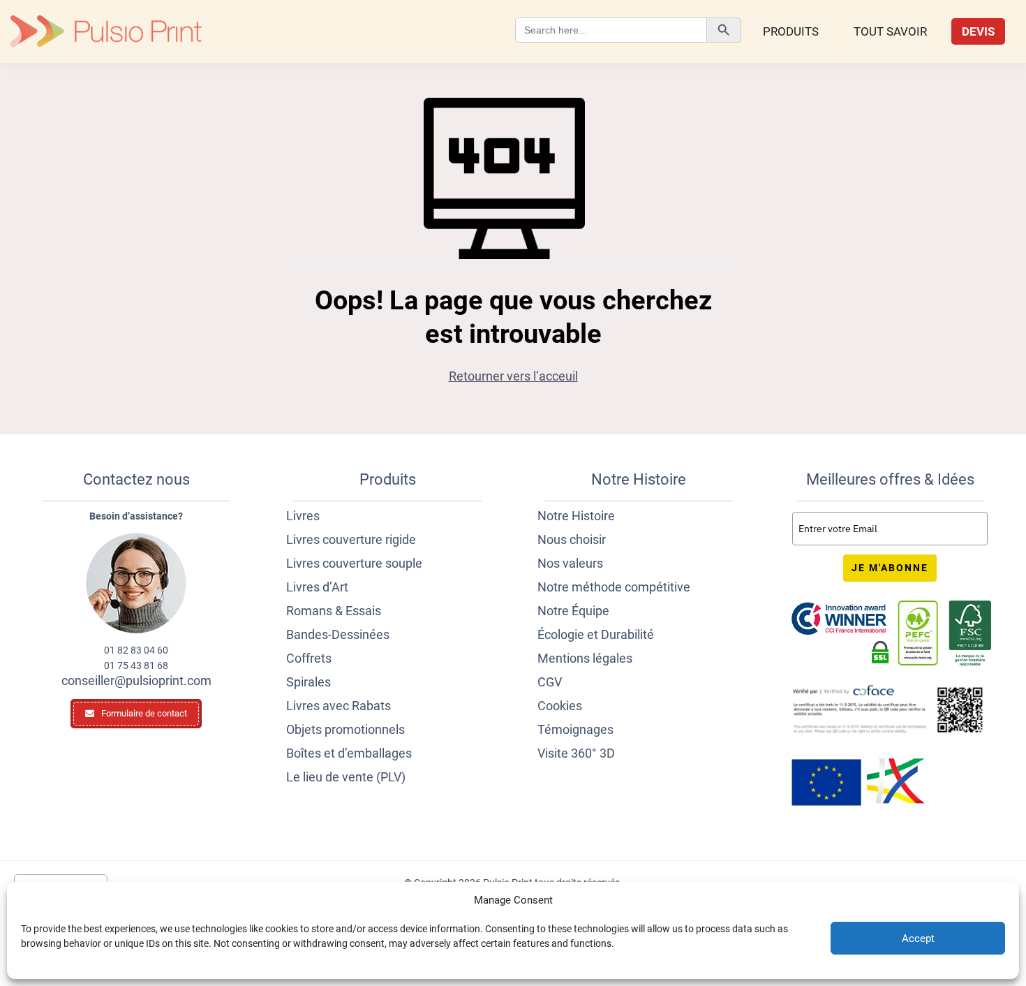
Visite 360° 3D (576, 753)
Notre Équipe (573, 610)
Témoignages (575, 729)
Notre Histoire (576, 515)
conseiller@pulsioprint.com (136, 680)
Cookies (559, 705)
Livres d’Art (317, 587)
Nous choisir (571, 539)
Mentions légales (584, 658)
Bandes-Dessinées (337, 634)
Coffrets (309, 658)
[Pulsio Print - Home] (106, 31)
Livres (303, 515)
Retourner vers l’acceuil (513, 376)
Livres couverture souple (354, 563)
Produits (791, 31)
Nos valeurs (570, 563)
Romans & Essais (333, 610)
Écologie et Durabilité (595, 634)
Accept (918, 938)
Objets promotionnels (345, 729)
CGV (549, 682)
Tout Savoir (890, 31)
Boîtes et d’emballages (349, 753)
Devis (978, 31)
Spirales (308, 682)
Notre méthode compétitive (613, 587)
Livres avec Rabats (338, 705)
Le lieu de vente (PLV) (346, 777)
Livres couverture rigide (351, 539)
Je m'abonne (890, 567)
